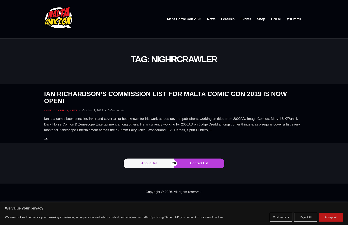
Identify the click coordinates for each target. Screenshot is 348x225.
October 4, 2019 (92, 110)
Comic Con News (56, 110)
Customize (279, 217)
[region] (174, 213)
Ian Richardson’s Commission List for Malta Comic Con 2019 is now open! (165, 97)
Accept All (331, 217)
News (73, 110)
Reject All (306, 217)
